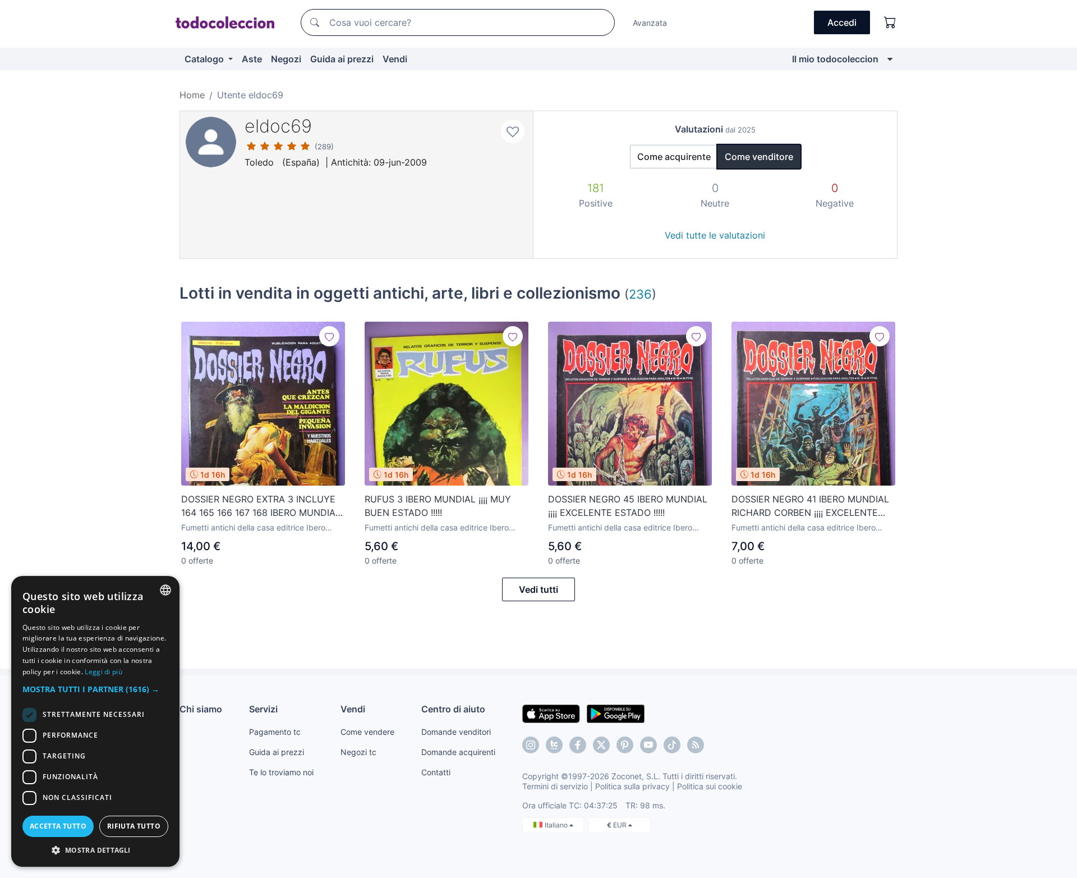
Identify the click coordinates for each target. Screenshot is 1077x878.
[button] (95, 689)
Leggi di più (103, 671)
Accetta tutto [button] (58, 826)
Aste (252, 59)
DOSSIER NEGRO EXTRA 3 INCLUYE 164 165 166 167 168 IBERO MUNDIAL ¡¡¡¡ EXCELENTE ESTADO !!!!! (260, 506)
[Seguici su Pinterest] (624, 745)
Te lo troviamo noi (281, 772)
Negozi (286, 59)
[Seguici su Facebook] (577, 745)
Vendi (395, 59)
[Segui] (329, 336)
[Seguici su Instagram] (530, 745)
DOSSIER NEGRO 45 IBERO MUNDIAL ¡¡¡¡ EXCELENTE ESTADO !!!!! (627, 505)
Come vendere (367, 732)
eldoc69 (278, 126)
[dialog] (95, 721)
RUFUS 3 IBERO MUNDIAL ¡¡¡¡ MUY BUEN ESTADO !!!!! (438, 505)
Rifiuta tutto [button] (133, 826)
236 (640, 293)
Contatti (435, 772)
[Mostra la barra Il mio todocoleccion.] (890, 59)
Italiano (557, 825)
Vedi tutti (538, 589)
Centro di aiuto (453, 709)
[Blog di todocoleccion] (695, 745)
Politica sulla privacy (632, 786)
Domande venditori (456, 732)
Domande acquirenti (458, 752)
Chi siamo (201, 709)
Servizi (263, 709)
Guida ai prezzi (342, 59)
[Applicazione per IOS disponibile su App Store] (551, 713)
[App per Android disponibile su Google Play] (616, 713)
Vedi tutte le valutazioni (715, 235)
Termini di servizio (555, 786)
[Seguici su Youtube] (648, 745)
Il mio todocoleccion (835, 59)
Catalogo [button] (205, 59)
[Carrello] (890, 22)
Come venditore (759, 156)
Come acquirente (674, 156)
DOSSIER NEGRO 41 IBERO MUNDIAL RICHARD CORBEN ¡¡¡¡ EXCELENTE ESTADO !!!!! (810, 506)
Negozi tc (358, 752)
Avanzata (650, 23)
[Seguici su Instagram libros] (554, 745)
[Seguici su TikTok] (672, 745)
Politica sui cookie (709, 786)
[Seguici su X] (601, 745)
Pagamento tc (275, 732)
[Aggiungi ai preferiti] (512, 131)
